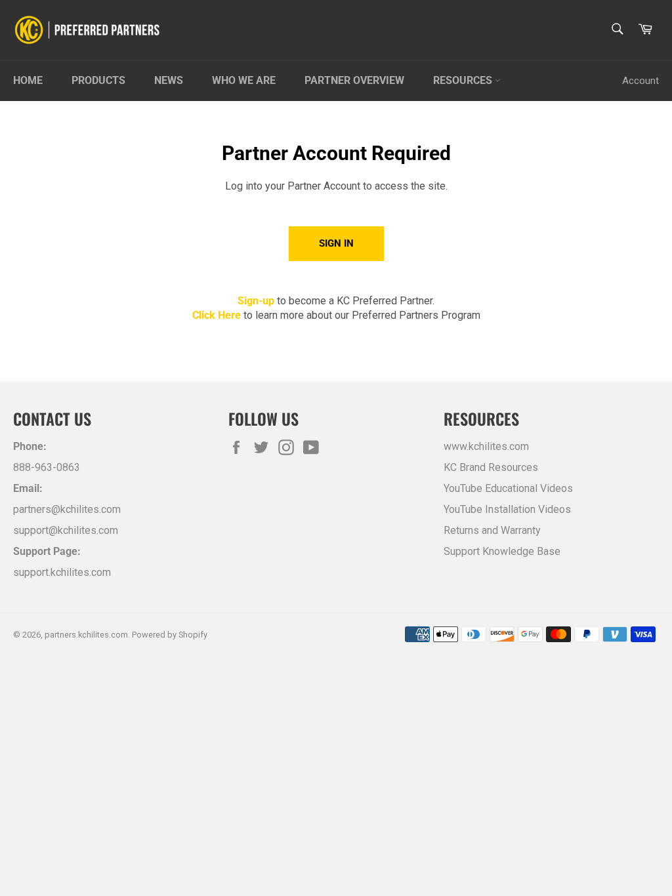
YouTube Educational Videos (508, 488)
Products (98, 80)
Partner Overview (354, 80)
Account (640, 81)
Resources (464, 80)
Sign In (336, 243)
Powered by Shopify (169, 635)
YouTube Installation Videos (507, 509)
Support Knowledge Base (502, 551)
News (168, 80)
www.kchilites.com (486, 446)
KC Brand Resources (491, 467)
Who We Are (244, 80)
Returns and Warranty (492, 530)
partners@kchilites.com (67, 509)
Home (28, 80)
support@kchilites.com (65, 530)
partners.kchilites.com (86, 635)
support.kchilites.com (62, 572)
